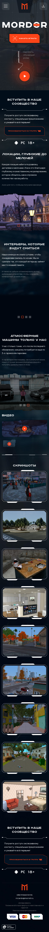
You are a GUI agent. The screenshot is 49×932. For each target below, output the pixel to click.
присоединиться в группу (23, 131)
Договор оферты (24, 903)
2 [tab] (22, 225)
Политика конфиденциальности (24, 911)
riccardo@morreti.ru (24, 898)
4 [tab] (30, 225)
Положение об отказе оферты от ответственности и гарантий (24, 906)
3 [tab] (26, 225)
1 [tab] (19, 225)
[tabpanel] (24, 212)
